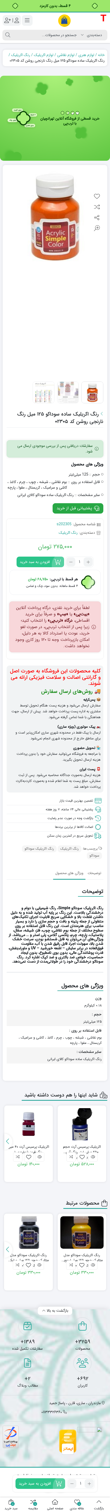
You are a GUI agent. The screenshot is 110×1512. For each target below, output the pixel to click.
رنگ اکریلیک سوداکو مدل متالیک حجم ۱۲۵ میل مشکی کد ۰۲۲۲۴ (28, 1258)
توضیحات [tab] (94, 873)
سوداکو (94, 855)
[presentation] (8, 1142)
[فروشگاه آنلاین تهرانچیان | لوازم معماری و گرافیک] (82, 20)
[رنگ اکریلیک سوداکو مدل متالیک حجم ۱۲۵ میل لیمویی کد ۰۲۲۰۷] (82, 1232)
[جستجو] (7, 35)
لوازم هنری (86, 55)
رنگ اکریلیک (20, 55)
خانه (101, 55)
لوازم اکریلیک (43, 55)
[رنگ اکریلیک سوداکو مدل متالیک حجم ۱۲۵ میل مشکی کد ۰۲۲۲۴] (28, 1232)
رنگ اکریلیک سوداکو (39, 849)
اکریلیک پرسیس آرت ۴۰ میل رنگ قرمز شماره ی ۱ (28, 1149)
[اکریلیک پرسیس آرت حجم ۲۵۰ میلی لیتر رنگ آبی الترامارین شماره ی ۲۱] (82, 1124)
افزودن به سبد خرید (35, 562)
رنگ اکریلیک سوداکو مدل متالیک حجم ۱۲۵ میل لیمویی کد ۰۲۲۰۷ (82, 1258)
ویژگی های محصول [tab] (69, 873)
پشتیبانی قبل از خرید (75, 508)
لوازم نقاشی (65, 55)
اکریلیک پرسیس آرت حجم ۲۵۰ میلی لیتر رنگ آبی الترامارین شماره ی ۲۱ (82, 1149)
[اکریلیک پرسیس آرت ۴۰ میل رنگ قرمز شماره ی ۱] (28, 1124)
